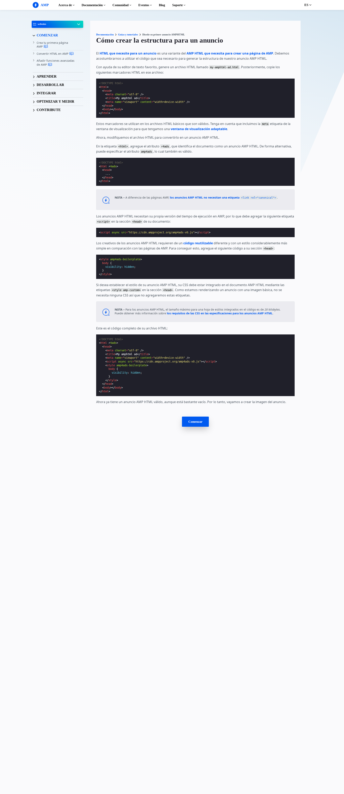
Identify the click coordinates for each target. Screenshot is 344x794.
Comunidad (120, 5)
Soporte (177, 5)
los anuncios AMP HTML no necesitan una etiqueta (223, 197)
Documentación (92, 5)
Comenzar (195, 421)
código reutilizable (198, 243)
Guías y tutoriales (128, 34)
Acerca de (65, 5)
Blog (162, 5)
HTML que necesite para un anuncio (128, 53)
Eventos (143, 5)
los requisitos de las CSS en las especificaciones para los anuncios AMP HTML (220, 313)
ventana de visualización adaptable (199, 129)
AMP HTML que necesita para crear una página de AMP (230, 53)
